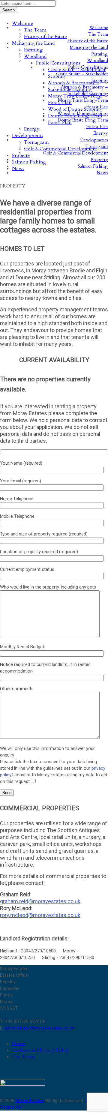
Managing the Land (89, 47)
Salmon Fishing (93, 166)
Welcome (98, 28)
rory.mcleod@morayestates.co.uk (40, 915)
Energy (100, 133)
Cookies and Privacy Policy (41, 1050)
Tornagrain (96, 146)
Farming (99, 54)
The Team (23, 1057)
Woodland (97, 61)
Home (19, 1043)
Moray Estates (30, 1100)
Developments (94, 140)
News (102, 173)
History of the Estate (88, 41)
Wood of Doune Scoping (82, 113)
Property (99, 160)
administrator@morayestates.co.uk (38, 1028)
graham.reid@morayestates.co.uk (40, 901)
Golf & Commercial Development (75, 153)
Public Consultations (88, 67)
